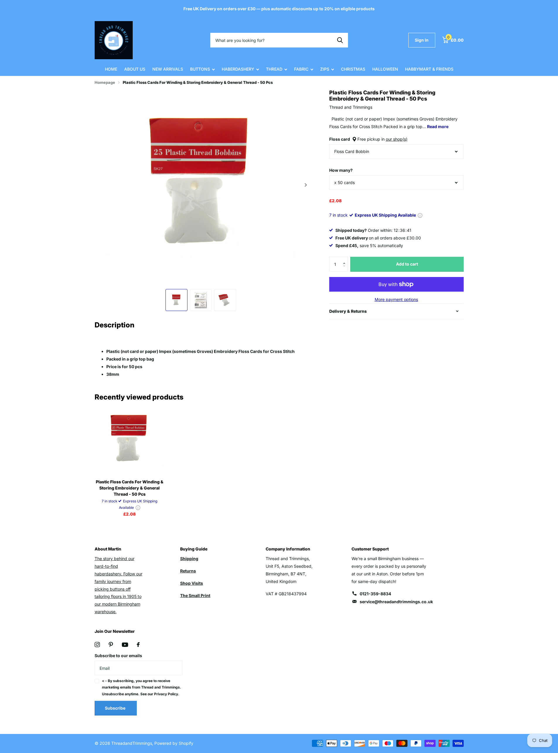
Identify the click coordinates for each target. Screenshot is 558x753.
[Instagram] (97, 644)
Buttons (200, 69)
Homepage (105, 82)
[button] (346, 259)
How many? (341, 170)
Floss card (368, 139)
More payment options (396, 299)
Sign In (422, 40)
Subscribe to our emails (118, 655)
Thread (274, 69)
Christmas (353, 69)
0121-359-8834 (375, 593)
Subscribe (115, 708)
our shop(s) (396, 139)
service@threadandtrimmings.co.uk (396, 601)
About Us (134, 69)
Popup (420, 215)
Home (111, 69)
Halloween (385, 69)
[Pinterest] (111, 644)
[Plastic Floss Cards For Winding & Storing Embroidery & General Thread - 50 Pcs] (130, 439)
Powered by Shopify (173, 743)
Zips (324, 69)
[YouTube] (125, 644)
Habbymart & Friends (429, 69)
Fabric (301, 69)
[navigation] (176, 300)
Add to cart (407, 263)
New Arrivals (167, 69)
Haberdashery (238, 69)
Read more (437, 126)
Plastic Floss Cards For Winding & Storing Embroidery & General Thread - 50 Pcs (129, 488)
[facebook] (138, 644)
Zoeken (340, 40)
